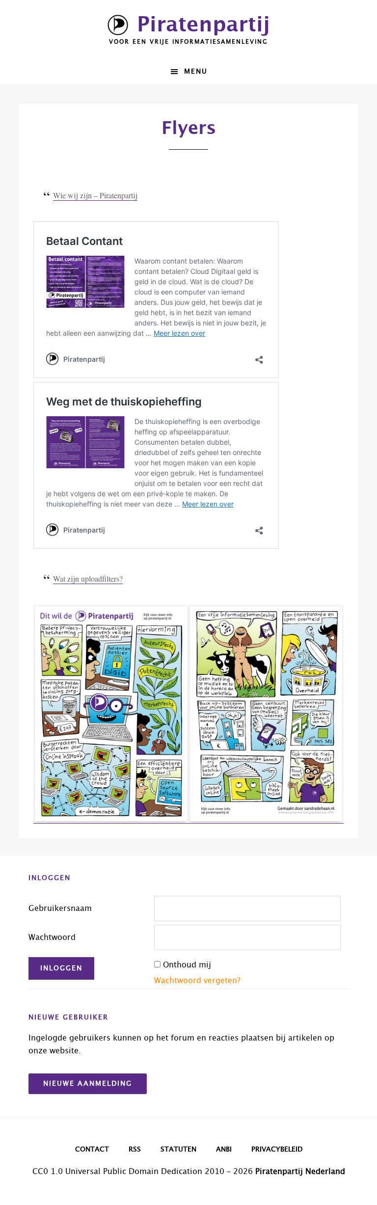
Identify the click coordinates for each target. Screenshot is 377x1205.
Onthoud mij (187, 965)
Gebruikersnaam (60, 908)
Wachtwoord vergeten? (197, 981)
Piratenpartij (203, 25)
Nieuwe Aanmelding (87, 1083)
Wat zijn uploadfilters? (88, 578)
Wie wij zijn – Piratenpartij (95, 195)
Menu (196, 71)
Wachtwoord (52, 937)
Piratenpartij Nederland (300, 1172)
